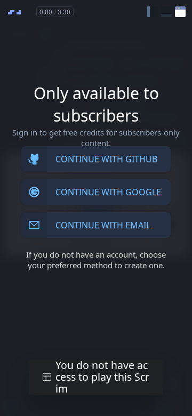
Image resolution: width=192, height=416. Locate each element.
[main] (96, 208)
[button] (152, 11)
